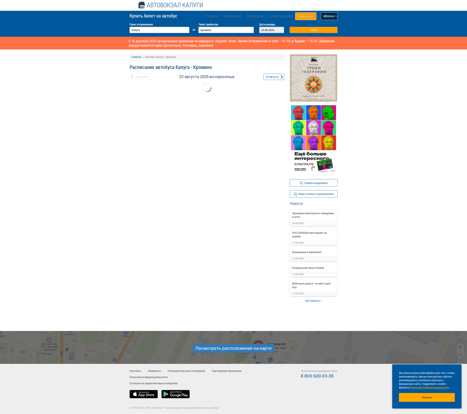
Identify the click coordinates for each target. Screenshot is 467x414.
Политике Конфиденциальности (429, 387)
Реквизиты (154, 371)
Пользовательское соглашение (186, 371)
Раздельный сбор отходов (308, 267)
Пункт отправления (141, 24)
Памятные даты (281, 16)
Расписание (255, 16)
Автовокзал (232, 16)
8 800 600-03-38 (317, 376)
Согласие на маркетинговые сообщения (153, 383)
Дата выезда (267, 24)
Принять (427, 397)
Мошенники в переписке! (307, 252)
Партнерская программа (226, 371)
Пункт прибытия (208, 24)
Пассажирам (308, 16)
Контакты (330, 16)
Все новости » (313, 300)
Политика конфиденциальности (149, 377)
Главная (212, 16)
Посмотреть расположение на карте (234, 348)
